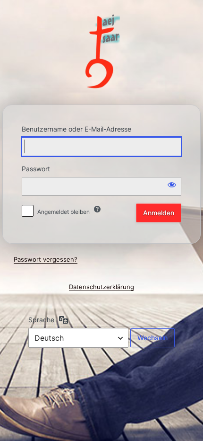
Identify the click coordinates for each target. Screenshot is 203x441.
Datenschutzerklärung (101, 287)
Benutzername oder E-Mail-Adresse (76, 129)
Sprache (41, 320)
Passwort (36, 169)
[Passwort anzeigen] (171, 184)
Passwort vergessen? (45, 259)
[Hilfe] (97, 209)
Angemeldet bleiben (63, 211)
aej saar (101, 51)
